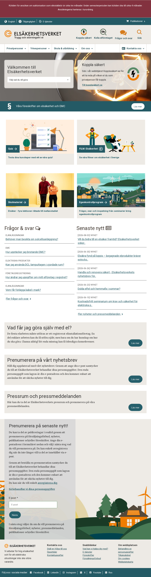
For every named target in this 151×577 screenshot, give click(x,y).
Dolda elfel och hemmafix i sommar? (99, 288)
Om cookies (124, 558)
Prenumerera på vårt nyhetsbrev (42, 360)
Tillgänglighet (124, 555)
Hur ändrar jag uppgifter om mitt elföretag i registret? (36, 277)
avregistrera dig (47, 483)
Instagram (71, 572)
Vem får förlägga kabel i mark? (23, 289)
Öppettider (52, 552)
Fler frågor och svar (17, 298)
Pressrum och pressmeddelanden (44, 396)
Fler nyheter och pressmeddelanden (99, 314)
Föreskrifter (88, 555)
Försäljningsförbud (92, 558)
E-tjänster (87, 552)
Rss (110, 572)
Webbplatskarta (125, 562)
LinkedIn (55, 572)
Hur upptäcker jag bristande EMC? (25, 252)
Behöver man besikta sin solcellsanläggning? (32, 239)
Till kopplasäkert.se (92, 85)
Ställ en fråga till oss (57, 548)
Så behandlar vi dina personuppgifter (32, 489)
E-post (12, 497)
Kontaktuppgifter (55, 555)
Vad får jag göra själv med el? (39, 328)
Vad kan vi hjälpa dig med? (95, 548)
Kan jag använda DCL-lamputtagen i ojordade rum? (35, 264)
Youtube (97, 572)
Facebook (38, 572)
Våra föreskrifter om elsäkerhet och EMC (40, 106)
